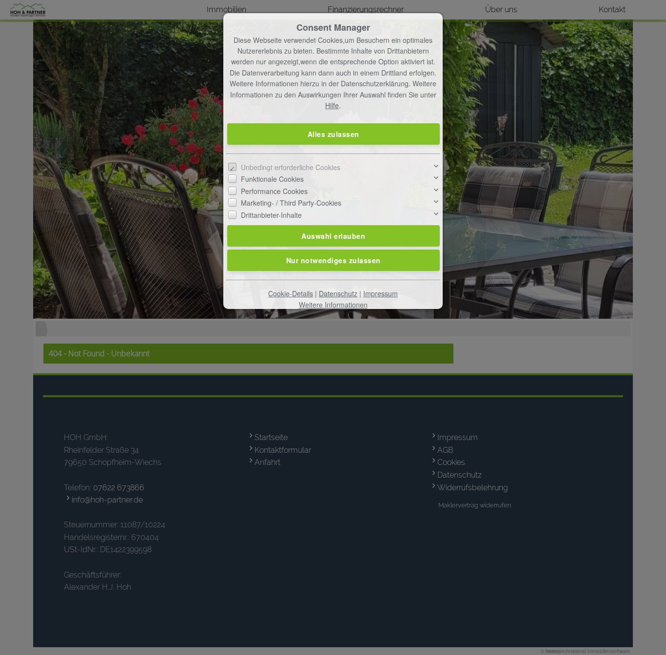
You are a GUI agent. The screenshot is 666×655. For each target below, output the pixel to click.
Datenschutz (338, 293)
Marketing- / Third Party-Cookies (291, 203)
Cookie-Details (290, 293)
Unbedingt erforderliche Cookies (290, 167)
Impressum (380, 293)
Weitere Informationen (333, 304)
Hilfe (332, 105)
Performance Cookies (274, 191)
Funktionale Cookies (272, 179)
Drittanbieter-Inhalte (271, 215)
